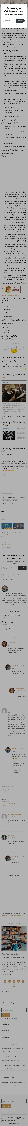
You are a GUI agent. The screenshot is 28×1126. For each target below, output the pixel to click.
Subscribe (20, 20)
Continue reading (14, 25)
